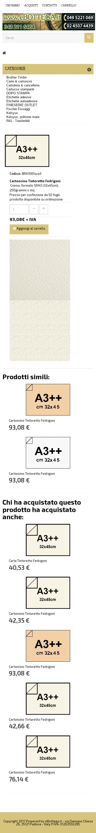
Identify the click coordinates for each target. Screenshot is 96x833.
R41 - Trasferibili (18, 121)
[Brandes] (47, 21)
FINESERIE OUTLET (21, 105)
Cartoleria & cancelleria (22, 85)
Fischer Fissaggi (18, 109)
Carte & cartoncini (19, 81)
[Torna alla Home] (4, 52)
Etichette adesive (18, 97)
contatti (49, 5)
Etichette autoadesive (21, 101)
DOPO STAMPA (18, 93)
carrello (68, 5)
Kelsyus (12, 113)
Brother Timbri (16, 77)
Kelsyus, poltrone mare (22, 117)
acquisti (31, 5)
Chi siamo (12, 5)
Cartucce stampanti (20, 89)
